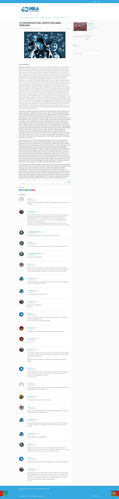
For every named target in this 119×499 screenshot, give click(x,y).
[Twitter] (95, 1)
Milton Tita (30, 384)
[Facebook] (93, 1)
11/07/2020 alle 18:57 (31, 233)
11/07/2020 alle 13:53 (31, 421)
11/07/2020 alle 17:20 (31, 265)
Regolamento (41, 496)
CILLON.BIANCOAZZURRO (33, 232)
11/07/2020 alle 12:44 (31, 459)
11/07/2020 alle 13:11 (31, 445)
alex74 (29, 264)
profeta (29, 199)
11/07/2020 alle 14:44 (31, 350)
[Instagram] (99, 1)
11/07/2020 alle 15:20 (31, 315)
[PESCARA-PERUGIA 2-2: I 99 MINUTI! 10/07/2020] (4, 493)
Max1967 (29, 313)
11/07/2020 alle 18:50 (31, 244)
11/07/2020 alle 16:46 (31, 292)
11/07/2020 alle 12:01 (31, 470)
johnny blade (30, 327)
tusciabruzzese (31, 211)
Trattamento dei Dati (32, 496)
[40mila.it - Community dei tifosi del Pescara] (30, 9)
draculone (29, 242)
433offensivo (30, 396)
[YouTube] (97, 1)
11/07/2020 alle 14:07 (31, 397)
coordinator (30, 28)
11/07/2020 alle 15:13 (31, 329)
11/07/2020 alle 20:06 (31, 200)
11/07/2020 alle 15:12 (31, 340)
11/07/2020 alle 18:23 (31, 255)
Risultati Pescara (77, 46)
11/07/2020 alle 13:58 (31, 408)
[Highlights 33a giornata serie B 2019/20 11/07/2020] (115, 493)
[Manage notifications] (3, 497)
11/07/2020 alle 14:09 (31, 385)
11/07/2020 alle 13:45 (31, 435)
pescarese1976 (31, 278)
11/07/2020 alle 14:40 (31, 369)
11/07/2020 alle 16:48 (31, 279)
